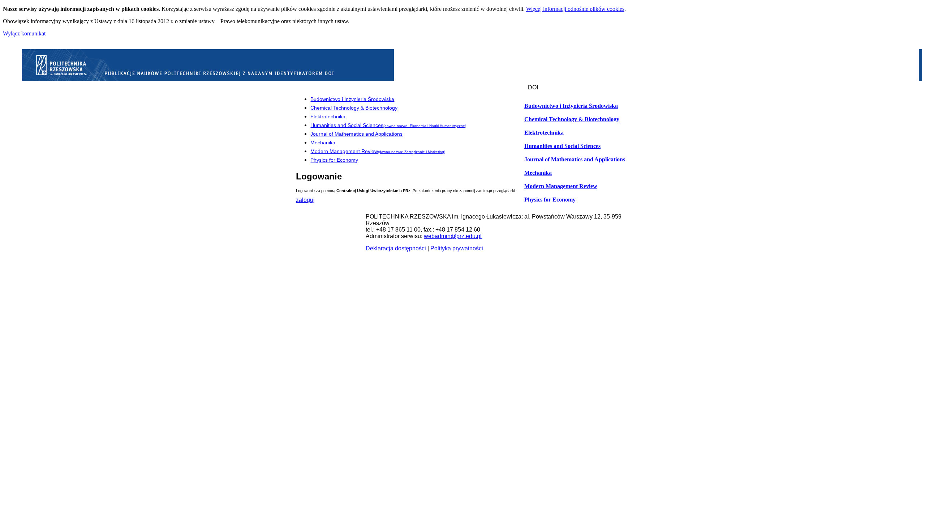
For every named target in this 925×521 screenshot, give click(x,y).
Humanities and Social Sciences (562, 146)
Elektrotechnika (544, 133)
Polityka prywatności (456, 248)
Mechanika (538, 173)
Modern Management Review (560, 186)
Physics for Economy (550, 199)
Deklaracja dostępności (396, 248)
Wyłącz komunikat (24, 33)
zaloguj (305, 200)
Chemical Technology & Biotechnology (571, 119)
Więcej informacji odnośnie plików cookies (575, 9)
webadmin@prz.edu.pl (453, 236)
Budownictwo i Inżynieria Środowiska (571, 106)
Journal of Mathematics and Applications (574, 159)
